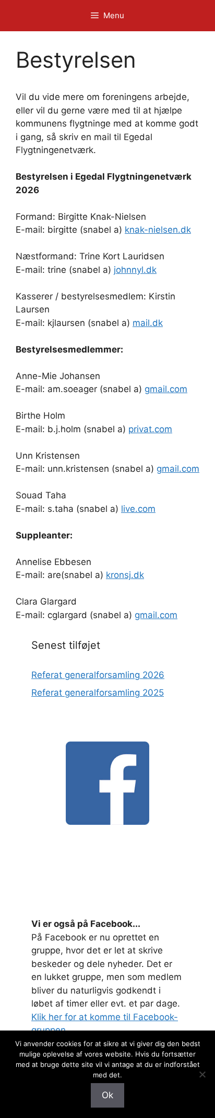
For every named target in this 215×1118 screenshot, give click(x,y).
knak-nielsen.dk (158, 229)
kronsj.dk (125, 575)
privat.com (150, 429)
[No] (202, 1074)
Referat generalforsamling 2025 (97, 692)
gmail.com (166, 389)
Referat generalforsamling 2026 (97, 675)
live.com (138, 509)
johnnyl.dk (135, 270)
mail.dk (148, 323)
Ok (107, 1095)
